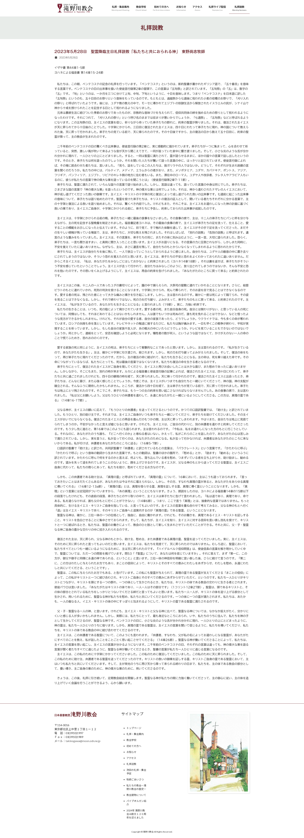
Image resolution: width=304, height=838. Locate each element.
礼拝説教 (131, 763)
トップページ (133, 728)
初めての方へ (133, 745)
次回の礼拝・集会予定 (136, 771)
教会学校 (131, 739)
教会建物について (136, 794)
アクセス (131, 757)
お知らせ (131, 751)
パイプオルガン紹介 (136, 802)
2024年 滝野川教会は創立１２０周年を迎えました (136, 814)
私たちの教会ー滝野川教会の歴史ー (136, 787)
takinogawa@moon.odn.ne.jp (83, 741)
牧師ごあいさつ (135, 779)
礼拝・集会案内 (135, 734)
